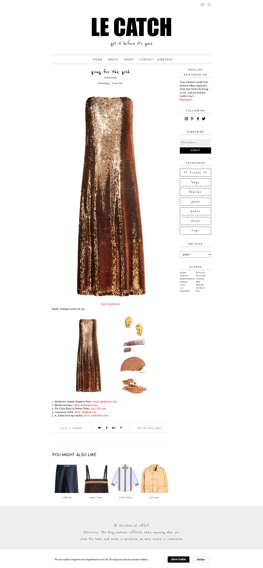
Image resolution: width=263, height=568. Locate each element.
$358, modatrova (110, 303)
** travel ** (195, 172)
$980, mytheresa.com (85, 405)
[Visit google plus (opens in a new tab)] (114, 428)
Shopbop (183, 282)
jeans (195, 201)
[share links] (202, 4)
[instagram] (187, 119)
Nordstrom (200, 279)
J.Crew (182, 285)
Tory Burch (200, 288)
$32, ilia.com (98, 408)
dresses (195, 192)
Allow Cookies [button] (178, 559)
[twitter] (204, 119)
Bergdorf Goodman (187, 279)
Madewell (199, 285)
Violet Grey (184, 276)
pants (196, 211)
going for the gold (110, 72)
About (113, 59)
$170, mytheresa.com (96, 415)
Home (98, 59)
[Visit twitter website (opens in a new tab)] (99, 428)
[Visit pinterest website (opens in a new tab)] (64, 100)
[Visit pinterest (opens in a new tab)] (121, 428)
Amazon (183, 272)
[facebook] (198, 119)
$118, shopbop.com (85, 412)
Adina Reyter (185, 291)
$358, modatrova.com (105, 401)
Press (129, 59)
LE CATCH (131, 27)
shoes (195, 221)
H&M (198, 282)
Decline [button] (201, 559)
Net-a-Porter (201, 276)
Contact (146, 59)
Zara (181, 288)
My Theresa (200, 272)
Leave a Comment (71, 428)
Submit (195, 150)
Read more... (187, 99)
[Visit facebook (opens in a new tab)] (106, 428)
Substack (165, 59)
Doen (198, 291)
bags (195, 182)
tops (195, 230)
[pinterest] (192, 119)
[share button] (209, 4)
